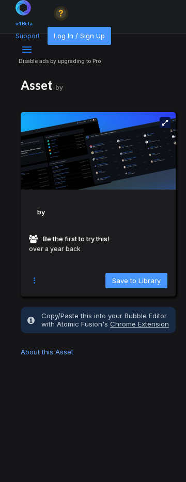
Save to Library (136, 280)
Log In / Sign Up (79, 36)
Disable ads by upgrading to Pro (60, 61)
